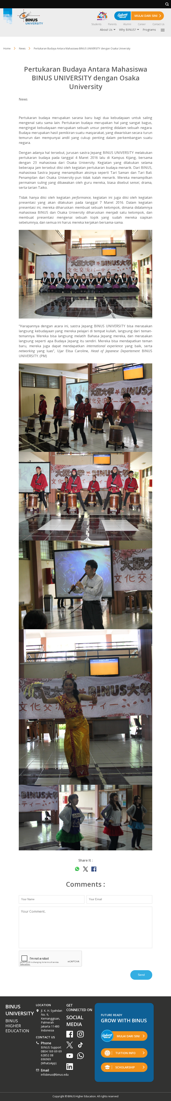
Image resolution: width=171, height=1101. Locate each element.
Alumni (127, 24)
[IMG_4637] (85, 407)
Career (142, 24)
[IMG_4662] (85, 707)
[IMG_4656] (85, 274)
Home (7, 48)
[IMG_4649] (85, 585)
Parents (112, 24)
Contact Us (158, 24)
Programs (149, 30)
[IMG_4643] (85, 496)
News (22, 48)
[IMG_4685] (85, 817)
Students (96, 24)
